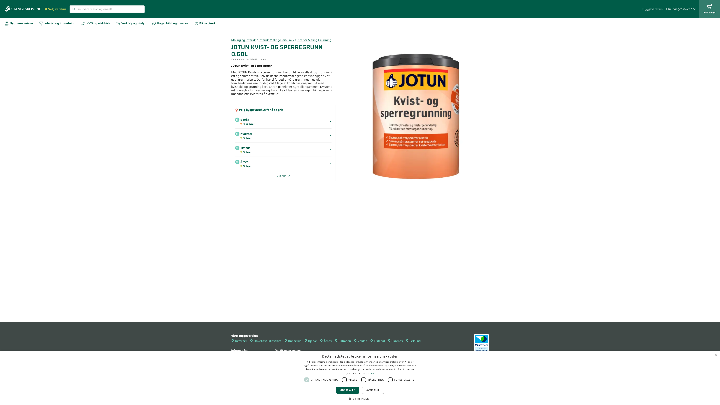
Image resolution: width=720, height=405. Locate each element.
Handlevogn (709, 12)
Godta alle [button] (347, 390)
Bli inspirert (207, 23)
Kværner (241, 341)
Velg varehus (57, 9)
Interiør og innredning (59, 23)
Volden (362, 341)
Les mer (369, 373)
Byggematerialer (21, 23)
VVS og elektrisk (98, 23)
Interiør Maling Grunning (314, 40)
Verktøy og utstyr (133, 23)
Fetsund (415, 341)
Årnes (328, 341)
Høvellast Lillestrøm (267, 341)
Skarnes (397, 341)
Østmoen (344, 341)
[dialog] (360, 378)
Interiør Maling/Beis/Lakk (276, 40)
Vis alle (281, 176)
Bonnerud (294, 341)
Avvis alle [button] (373, 390)
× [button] (715, 354)
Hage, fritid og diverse (172, 23)
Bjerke (312, 341)
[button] (360, 398)
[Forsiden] (22, 9)
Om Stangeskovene (679, 9)
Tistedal (379, 341)
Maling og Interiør (243, 40)
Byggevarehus (652, 9)
